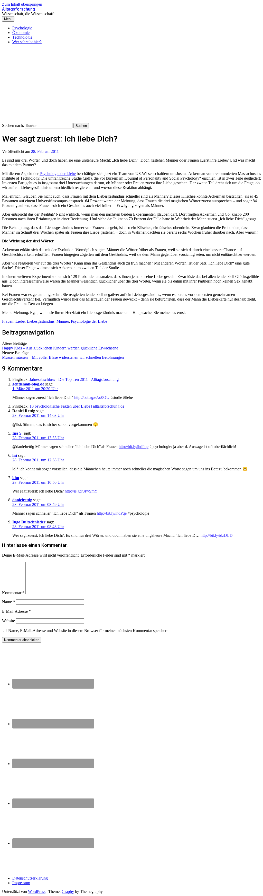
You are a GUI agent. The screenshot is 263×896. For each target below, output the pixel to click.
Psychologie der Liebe (58, 173)
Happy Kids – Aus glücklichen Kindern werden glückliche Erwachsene (60, 348)
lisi (14, 455)
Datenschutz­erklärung (30, 878)
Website (8, 621)
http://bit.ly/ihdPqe (133, 446)
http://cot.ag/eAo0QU (91, 397)
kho (15, 478)
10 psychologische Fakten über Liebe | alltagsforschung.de (77, 406)
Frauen (7, 321)
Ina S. (17, 433)
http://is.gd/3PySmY (81, 491)
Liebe (20, 321)
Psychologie (22, 28)
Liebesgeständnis (40, 321)
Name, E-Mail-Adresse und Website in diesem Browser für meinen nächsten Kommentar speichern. (89, 630)
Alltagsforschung (18, 9)
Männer (63, 321)
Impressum (21, 883)
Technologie (22, 37)
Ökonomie (21, 32)
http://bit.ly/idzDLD (217, 535)
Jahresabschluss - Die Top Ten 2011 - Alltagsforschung (74, 379)
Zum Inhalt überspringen (22, 4)
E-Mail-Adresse (16, 611)
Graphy (68, 891)
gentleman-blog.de (28, 384)
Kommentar (13, 593)
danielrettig (22, 500)
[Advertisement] (131, 84)
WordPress (36, 891)
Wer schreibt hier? (27, 42)
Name (8, 602)
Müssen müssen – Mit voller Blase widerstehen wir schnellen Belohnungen (63, 357)
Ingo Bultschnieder (28, 522)
